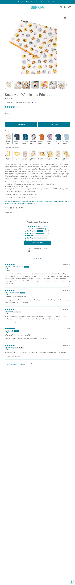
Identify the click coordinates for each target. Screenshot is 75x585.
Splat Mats (17, 13)
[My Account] (65, 7)
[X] (14, 208)
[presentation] (5, 139)
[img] (10, 264)
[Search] (61, 7)
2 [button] (34, 363)
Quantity (7, 113)
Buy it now (54, 125)
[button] (10, 107)
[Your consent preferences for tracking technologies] (71, 581)
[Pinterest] (16, 208)
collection (29, 198)
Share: (7, 207)
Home (6, 13)
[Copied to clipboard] (22, 208)
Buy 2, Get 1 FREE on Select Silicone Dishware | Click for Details (37, 2)
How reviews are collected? (15, 364)
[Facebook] (11, 208)
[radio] (8, 138)
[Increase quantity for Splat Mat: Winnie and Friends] (13, 117)
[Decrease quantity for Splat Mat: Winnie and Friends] (6, 117)
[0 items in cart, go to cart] (68, 7)
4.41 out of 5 (42, 226)
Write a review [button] (37, 243)
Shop (11, 13)
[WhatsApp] (19, 208)
